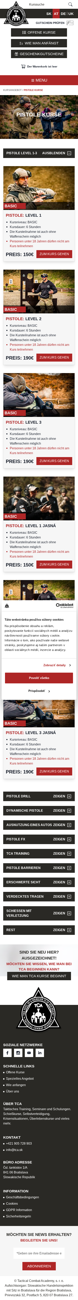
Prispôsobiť (36, 690)
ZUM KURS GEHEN (54, 254)
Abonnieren (39, 1266)
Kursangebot (12, 90)
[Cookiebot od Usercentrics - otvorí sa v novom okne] (56, 605)
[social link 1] (18, 1053)
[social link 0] (7, 1053)
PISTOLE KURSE (33, 90)
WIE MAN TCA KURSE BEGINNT (39, 976)
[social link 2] (29, 1053)
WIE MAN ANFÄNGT (42, 43)
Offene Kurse (42, 32)
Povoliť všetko (39, 678)
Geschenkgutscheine (42, 54)
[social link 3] (40, 1053)
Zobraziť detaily (54, 665)
